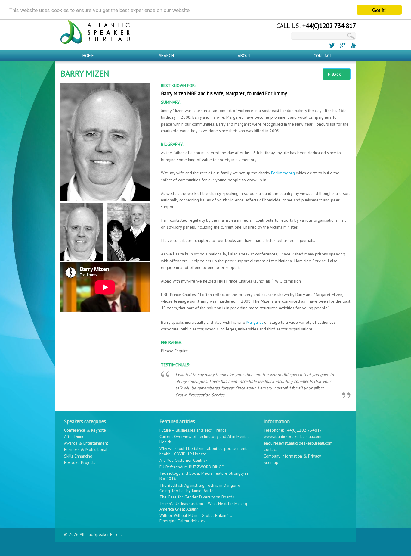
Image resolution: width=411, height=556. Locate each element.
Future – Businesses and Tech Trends (193, 430)
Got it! (379, 10)
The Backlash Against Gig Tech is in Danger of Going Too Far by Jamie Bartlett (200, 488)
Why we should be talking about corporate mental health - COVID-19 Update (204, 451)
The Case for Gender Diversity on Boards (196, 497)
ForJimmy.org (283, 173)
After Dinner (75, 436)
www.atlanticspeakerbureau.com (292, 436)
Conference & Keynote (85, 430)
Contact (323, 55)
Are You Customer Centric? (183, 460)
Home (88, 55)
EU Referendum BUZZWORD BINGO (191, 467)
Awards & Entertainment (86, 443)
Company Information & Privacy (292, 456)
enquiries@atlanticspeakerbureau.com (298, 443)
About (245, 55)
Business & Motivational (85, 449)
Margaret (254, 322)
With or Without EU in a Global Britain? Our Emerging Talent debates (197, 518)
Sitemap (271, 462)
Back (336, 74)
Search (166, 55)
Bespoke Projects (79, 462)
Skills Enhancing (78, 456)
